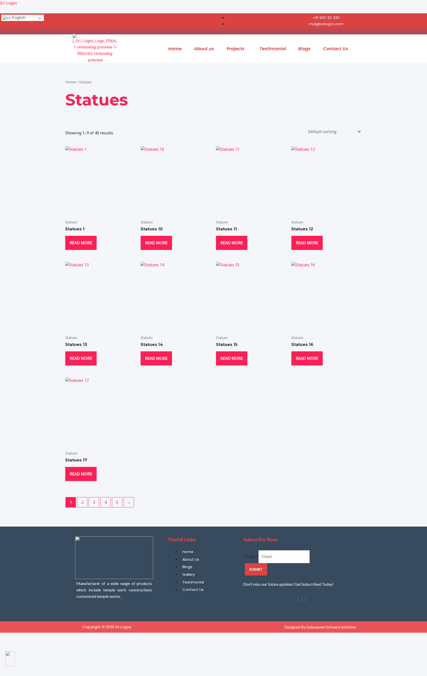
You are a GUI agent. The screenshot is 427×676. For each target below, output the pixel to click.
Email (251, 556)
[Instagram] (301, 600)
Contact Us (335, 49)
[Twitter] (305, 600)
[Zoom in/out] (4, 637)
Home (175, 49)
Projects (236, 49)
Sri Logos (8, 3)
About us (204, 49)
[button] (237, 49)
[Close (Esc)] (34, 637)
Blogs (304, 49)
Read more (81, 242)
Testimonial (272, 49)
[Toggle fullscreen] (14, 637)
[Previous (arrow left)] (4, 646)
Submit (256, 569)
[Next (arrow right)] (14, 646)
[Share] (24, 637)
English (18, 18)
